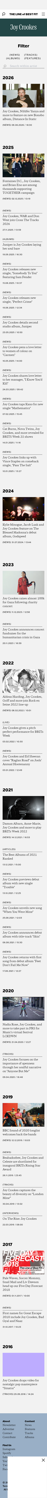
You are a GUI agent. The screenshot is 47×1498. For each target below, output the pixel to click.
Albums (8, 239)
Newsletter (9, 1425)
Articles (9, 849)
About (6, 1421)
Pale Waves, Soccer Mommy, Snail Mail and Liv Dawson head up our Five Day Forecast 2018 (23, 1284)
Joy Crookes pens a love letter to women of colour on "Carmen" (22, 351)
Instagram (9, 1449)
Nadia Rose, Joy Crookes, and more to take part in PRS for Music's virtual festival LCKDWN (22, 1030)
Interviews (10, 1213)
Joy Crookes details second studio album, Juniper (20, 325)
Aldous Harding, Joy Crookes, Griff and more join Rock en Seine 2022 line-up (22, 701)
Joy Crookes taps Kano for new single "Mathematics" (23, 406)
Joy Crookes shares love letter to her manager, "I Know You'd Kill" (22, 380)
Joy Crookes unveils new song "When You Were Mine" (22, 910)
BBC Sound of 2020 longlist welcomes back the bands (21, 1133)
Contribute (9, 1437)
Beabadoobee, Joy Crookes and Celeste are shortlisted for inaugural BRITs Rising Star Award (23, 1164)
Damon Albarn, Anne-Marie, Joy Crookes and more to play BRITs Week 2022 (22, 828)
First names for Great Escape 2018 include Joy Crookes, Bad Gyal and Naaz (23, 1317)
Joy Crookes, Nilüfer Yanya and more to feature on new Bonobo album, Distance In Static (23, 115)
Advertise (8, 1429)
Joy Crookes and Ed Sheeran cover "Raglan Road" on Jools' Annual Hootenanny (22, 760)
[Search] (3, 14)
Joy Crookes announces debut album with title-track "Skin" (22, 935)
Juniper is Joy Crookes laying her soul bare (22, 247)
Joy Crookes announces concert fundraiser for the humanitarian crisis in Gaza (23, 633)
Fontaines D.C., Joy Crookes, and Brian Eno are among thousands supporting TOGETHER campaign (21, 187)
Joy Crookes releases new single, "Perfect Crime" (19, 300)
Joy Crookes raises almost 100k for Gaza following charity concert (23, 602)
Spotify (7, 1453)
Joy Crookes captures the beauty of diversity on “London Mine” (23, 1194)
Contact (7, 1433)
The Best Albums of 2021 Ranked (20, 857)
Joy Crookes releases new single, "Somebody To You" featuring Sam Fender (20, 273)
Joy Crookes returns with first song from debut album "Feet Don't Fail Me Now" (22, 961)
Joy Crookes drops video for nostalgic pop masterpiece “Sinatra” (21, 1384)
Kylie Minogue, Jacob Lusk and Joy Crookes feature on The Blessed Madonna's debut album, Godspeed (23, 530)
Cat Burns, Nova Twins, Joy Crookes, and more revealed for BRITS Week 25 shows (23, 433)
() (15, 54)
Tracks (8, 1054)
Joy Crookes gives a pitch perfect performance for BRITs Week (23, 732)
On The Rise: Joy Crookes (20, 1219)
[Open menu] (43, 14)
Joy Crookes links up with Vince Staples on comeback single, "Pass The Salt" (21, 461)
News (6, 125)
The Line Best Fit (23, 14)
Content (30, 1421)
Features (30, 1429)
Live (6, 722)
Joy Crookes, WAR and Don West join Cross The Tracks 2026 (21, 220)
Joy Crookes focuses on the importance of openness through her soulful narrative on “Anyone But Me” (22, 1065)
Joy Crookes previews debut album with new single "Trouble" (21, 883)
